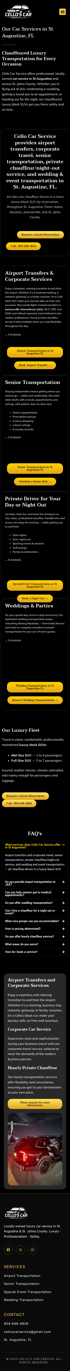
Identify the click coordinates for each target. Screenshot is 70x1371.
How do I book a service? (21, 952)
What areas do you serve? (21, 944)
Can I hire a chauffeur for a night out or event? (30, 912)
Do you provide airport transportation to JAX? (30, 883)
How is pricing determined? (22, 928)
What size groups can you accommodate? (32, 921)
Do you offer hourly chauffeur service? (29, 936)
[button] (62, 11)
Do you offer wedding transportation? (28, 903)
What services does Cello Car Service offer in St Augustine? (32, 846)
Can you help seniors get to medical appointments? (28, 894)
